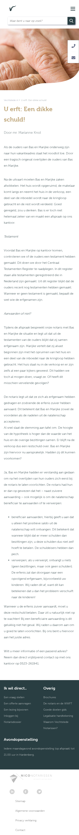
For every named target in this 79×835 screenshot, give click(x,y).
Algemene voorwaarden (30, 810)
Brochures (49, 697)
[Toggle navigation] (72, 8)
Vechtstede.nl (11, 100)
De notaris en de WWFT (57, 703)
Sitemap (20, 801)
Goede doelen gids (55, 709)
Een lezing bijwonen (16, 709)
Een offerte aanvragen (17, 703)
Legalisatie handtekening (58, 715)
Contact (20, 830)
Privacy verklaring (25, 820)
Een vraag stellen (14, 697)
